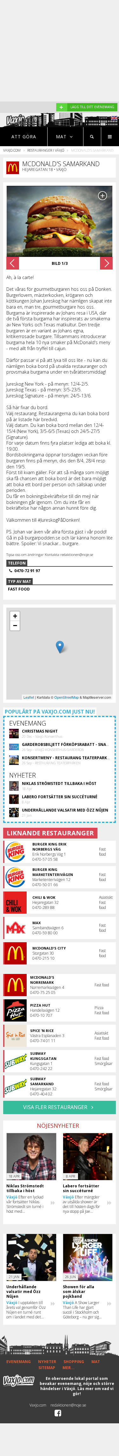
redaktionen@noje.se (68, 1405)
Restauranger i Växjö (45, 150)
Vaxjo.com (12, 150)
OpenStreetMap (66, 697)
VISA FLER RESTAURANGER (56, 1107)
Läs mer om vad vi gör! (93, 1391)
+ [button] (15, 616)
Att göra (23, 137)
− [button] (15, 626)
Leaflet (28, 697)
